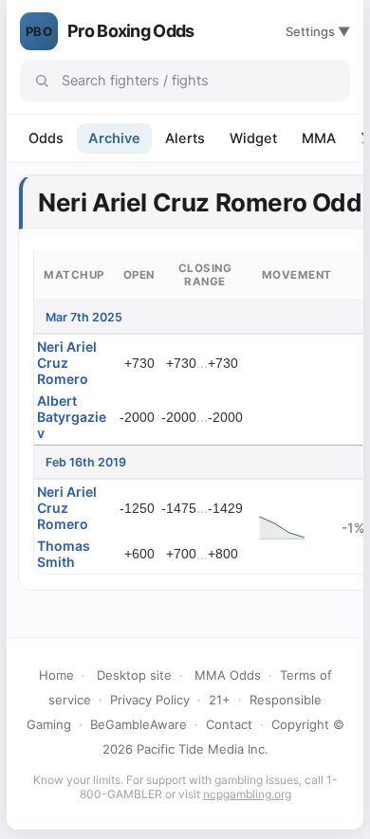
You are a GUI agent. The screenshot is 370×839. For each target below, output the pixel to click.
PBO (39, 31)
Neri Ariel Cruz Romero (67, 362)
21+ (220, 699)
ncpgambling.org (247, 794)
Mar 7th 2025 (84, 317)
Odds (46, 138)
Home (56, 675)
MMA (319, 138)
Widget (253, 138)
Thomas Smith (63, 554)
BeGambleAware (138, 724)
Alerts (185, 138)
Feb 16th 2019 (86, 462)
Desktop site (134, 675)
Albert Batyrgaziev (71, 416)
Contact (229, 724)
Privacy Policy (150, 699)
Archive (114, 138)
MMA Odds (227, 675)
